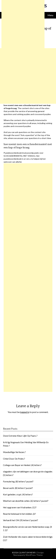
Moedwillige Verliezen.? (14, 452)
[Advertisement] (28, 277)
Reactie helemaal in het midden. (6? (19, 514)
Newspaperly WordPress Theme (28, 555)
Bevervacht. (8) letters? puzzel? (18, 488)
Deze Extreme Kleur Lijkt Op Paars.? (20, 435)
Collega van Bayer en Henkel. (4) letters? (22, 465)
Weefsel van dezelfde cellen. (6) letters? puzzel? (25, 501)
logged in (24, 412)
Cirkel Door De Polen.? (14, 458)
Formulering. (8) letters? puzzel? (18, 481)
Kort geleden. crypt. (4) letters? (18, 494)
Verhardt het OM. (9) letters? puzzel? (20, 520)
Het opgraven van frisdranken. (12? (19, 507)
